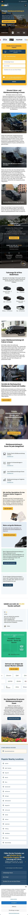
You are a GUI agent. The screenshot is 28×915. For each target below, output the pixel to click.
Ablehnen (14, 906)
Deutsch (2, 1)
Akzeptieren (14, 902)
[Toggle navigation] (25, 5)
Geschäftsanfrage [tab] (11, 56)
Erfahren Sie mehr (19, 257)
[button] (26, 886)
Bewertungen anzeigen (14, 249)
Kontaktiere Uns (10, 456)
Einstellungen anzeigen (14, 910)
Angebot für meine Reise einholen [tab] (15, 51)
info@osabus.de (24, 1)
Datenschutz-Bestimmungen (14, 913)
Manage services (14, 899)
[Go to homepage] (5, 4)
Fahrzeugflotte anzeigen (9, 258)
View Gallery (21, 334)
